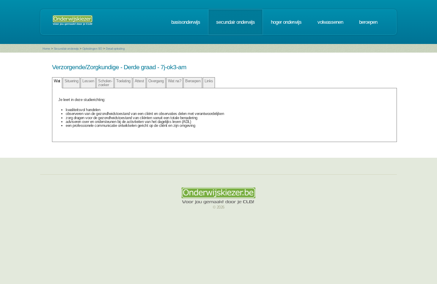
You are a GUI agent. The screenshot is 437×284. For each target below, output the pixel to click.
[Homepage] (72, 22)
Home (46, 48)
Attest (139, 81)
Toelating (123, 81)
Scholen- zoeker (105, 83)
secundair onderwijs (235, 22)
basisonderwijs (185, 22)
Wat (57, 81)
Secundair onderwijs (66, 48)
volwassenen (330, 22)
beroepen (368, 22)
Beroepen (192, 81)
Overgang (156, 81)
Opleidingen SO (92, 48)
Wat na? (174, 81)
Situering (71, 81)
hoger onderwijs (286, 22)
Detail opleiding (115, 48)
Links (209, 81)
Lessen (88, 81)
